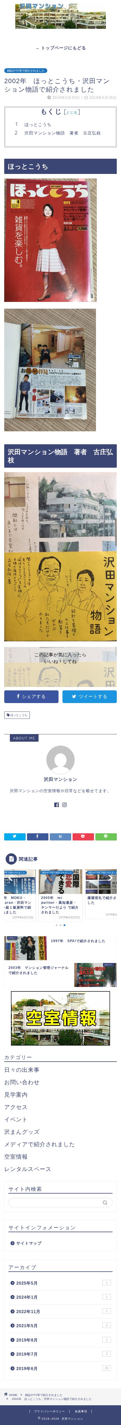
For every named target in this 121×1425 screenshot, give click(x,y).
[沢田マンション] (60, 19)
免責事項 (81, 1411)
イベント (16, 1119)
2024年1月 (61, 1297)
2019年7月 (61, 1354)
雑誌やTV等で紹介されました (25, 70)
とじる (71, 112)
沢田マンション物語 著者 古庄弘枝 (62, 133)
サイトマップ (29, 1243)
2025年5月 (61, 1283)
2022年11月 (61, 1311)
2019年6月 (62, 1368)
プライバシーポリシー (49, 1411)
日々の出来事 (22, 1070)
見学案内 (16, 1095)
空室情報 (16, 1157)
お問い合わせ (22, 1082)
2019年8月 (61, 1340)
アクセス (16, 1107)
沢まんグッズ (22, 1132)
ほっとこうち (37, 124)
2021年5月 (61, 1325)
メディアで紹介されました (39, 1144)
